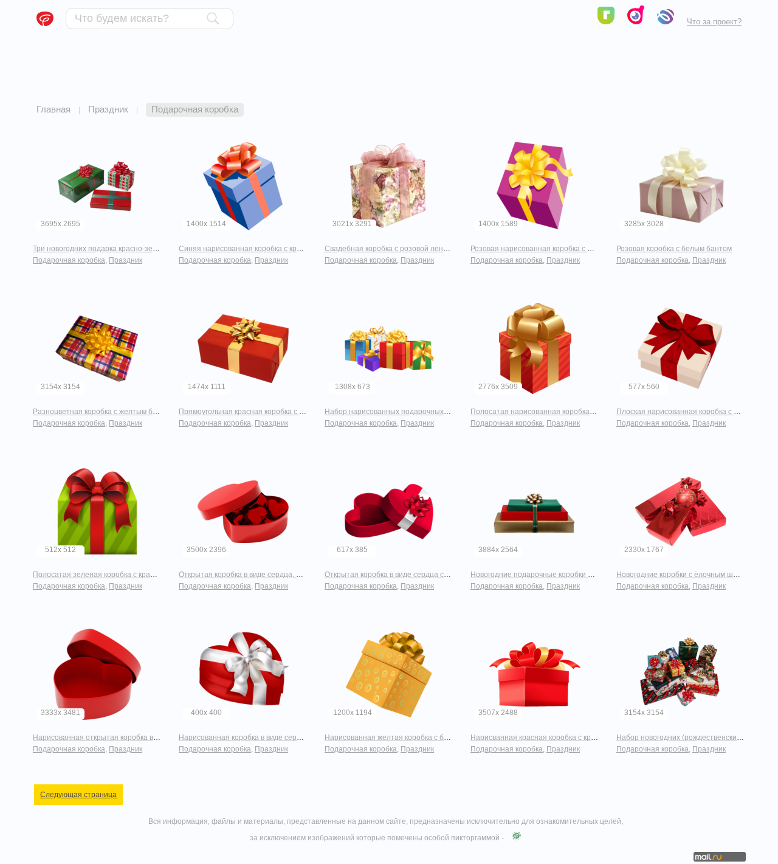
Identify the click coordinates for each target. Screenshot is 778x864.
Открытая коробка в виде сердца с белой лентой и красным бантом (442, 574)
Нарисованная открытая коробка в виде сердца (115, 737)
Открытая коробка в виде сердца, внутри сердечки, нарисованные (293, 574)
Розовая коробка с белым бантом (674, 248)
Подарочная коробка (69, 260)
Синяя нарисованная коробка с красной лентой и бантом (278, 248)
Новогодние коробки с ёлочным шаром (683, 574)
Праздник (108, 109)
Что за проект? (714, 21)
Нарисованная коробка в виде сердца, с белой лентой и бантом (289, 737)
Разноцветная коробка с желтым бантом (103, 411)
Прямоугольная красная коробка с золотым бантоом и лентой (286, 411)
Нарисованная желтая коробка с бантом (395, 737)
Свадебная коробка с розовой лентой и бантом (407, 248)
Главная (53, 109)
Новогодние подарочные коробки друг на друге (551, 574)
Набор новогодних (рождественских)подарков (695, 737)
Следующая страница (78, 794)
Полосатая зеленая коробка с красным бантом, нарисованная (141, 574)
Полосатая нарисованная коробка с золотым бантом (562, 411)
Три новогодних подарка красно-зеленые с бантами (122, 248)
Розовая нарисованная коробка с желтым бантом (556, 248)
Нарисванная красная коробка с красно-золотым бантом (568, 737)
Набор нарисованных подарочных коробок (399, 411)
